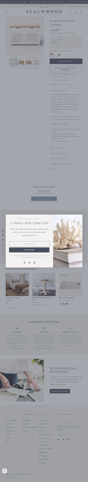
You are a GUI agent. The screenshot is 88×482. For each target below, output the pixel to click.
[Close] (78, 218)
